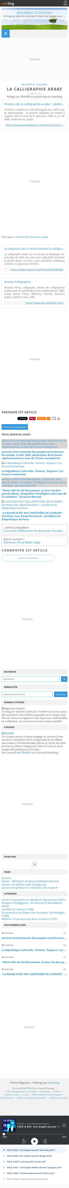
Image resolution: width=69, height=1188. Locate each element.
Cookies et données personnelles (31, 1098)
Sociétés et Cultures (34, 84)
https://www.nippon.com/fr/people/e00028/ (36, 270)
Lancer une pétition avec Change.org (24, 884)
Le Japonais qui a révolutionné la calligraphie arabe (34, 248)
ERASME (25, 752)
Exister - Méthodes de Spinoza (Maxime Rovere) (30, 881)
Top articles (45, 1091)
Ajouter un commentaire (28, 558)
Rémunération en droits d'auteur (46, 1094)
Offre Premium (6, 1098)
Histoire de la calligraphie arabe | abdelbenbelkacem (34, 104)
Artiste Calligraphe (17, 281)
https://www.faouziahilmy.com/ (44, 303)
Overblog (53, 1082)
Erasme (6, 878)
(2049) (32, 904)
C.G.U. (26, 1094)
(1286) (33, 914)
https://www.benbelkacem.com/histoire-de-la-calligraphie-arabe (34, 125)
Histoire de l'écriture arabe (31, 237)
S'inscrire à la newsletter (14, 427)
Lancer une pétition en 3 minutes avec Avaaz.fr (30, 887)
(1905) (18, 909)
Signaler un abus (12, 1094)
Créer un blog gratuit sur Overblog (21, 1091)
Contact (57, 1091)
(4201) (34, 899)
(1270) (29, 919)
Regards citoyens (34, 13)
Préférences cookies (59, 1098)
